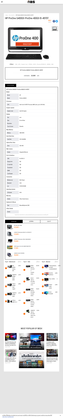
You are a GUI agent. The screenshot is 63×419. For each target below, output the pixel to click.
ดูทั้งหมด (19, 262)
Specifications (10, 85)
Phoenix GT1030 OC (41, 64)
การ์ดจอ (30, 64)
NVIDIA (48, 64)
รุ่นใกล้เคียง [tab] (31, 221)
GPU (19, 64)
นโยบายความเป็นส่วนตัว (8, 417)
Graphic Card (24, 64)
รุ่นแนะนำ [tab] (49, 221)
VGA (16, 64)
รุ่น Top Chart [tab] (13, 221)
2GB (52, 64)
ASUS (34, 64)
